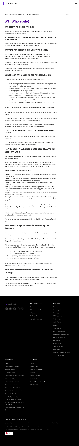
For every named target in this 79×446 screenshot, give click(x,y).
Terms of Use (8, 423)
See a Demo (34, 366)
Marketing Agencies (36, 319)
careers (32, 372)
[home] (10, 3)
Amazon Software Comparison (14, 391)
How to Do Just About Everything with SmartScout (13, 398)
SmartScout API (35, 375)
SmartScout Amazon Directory (14, 375)
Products (56, 313)
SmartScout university (12, 366)
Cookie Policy (56, 423)
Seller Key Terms (10, 372)
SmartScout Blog (10, 379)
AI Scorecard (57, 340)
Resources (9, 360)
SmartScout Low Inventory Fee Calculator (14, 409)
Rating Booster (57, 343)
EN (9, 433)
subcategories (57, 310)
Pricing (7, 363)
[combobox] (9, 433)
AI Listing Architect (59, 337)
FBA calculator (57, 316)
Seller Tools (57, 322)
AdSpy (55, 325)
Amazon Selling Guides (12, 394)
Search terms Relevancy (61, 334)
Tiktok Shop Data (58, 355)
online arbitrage (35, 307)
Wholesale (33, 313)
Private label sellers (36, 310)
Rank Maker (57, 349)
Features (56, 303)
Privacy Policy (32, 423)
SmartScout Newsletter (12, 382)
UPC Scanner (57, 328)
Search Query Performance (61, 352)
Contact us (33, 379)
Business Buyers (35, 316)
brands (55, 307)
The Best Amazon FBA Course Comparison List (14, 403)
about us (33, 363)
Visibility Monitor (58, 346)
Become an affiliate (36, 369)
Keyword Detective (59, 331)
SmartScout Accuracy (11, 385)
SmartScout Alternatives (12, 388)
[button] (75, 3)
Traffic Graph (57, 319)
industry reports (10, 369)
